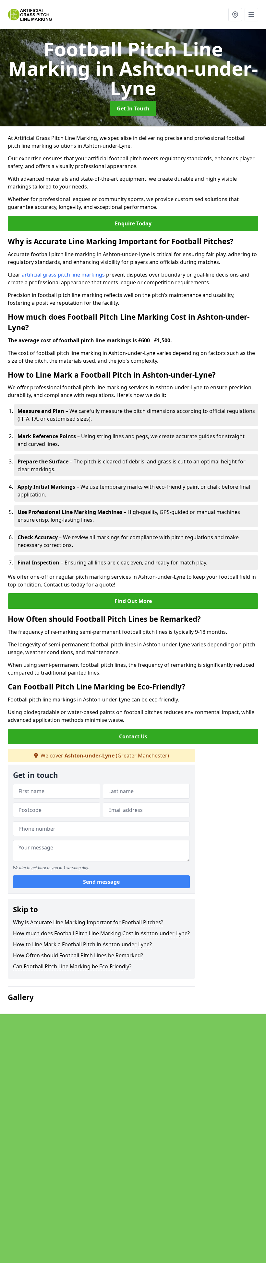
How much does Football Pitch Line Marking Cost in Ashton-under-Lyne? (101, 933)
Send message (101, 881)
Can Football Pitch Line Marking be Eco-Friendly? (72, 966)
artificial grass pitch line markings (63, 274)
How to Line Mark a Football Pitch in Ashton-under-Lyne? (82, 944)
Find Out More (133, 601)
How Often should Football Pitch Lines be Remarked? (78, 955)
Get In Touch (133, 108)
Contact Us (133, 736)
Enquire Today (133, 223)
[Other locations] (235, 14)
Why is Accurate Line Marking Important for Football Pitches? (88, 922)
